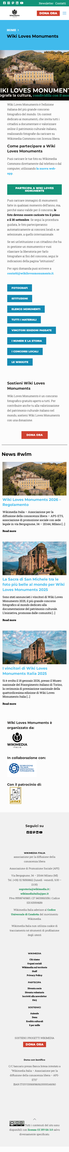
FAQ (34, 1000)
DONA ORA (48, 13)
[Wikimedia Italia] (14, 13)
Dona (34, 1017)
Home (11, 30)
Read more (9, 531)
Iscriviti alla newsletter (34, 996)
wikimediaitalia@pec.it (34, 893)
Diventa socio (35, 988)
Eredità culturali (34, 1021)
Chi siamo (34, 959)
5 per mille (34, 1025)
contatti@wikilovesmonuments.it (30, 273)
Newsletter (46, 3)
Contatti (60, 3)
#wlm (24, 454)
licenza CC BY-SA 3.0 (40, 1129)
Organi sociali (34, 963)
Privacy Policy (34, 975)
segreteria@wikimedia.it (34, 889)
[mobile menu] (64, 13)
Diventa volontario (34, 992)
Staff (34, 971)
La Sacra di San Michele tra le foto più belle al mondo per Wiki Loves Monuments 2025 (34, 584)
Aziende (34, 1013)
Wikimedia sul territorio (34, 967)
